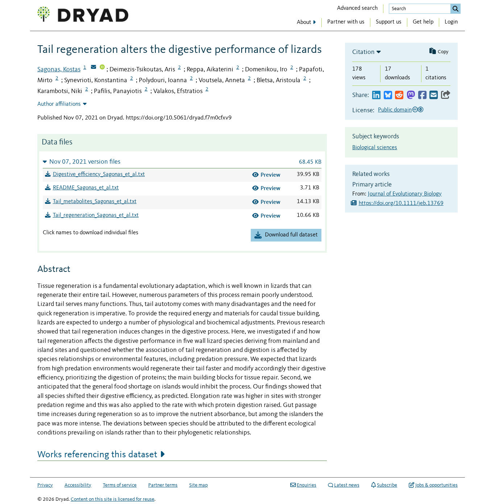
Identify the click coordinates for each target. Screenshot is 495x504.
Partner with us (346, 22)
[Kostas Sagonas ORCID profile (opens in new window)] (102, 67)
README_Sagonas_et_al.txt (86, 188)
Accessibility (78, 485)
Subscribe (387, 485)
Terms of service (120, 485)
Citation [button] (363, 52)
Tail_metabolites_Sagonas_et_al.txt (95, 202)
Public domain (395, 110)
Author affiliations (59, 104)
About (304, 22)
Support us (389, 22)
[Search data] (455, 9)
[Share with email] (433, 95)
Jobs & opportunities (436, 485)
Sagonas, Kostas (58, 69)
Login (451, 22)
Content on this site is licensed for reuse (112, 499)
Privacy (45, 485)
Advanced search (357, 8)
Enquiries (306, 485)
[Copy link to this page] (445, 95)
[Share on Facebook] (422, 95)
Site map (198, 485)
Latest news (346, 485)
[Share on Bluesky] (388, 95)
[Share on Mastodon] (411, 95)
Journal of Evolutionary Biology (405, 194)
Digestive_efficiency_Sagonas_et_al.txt (99, 174)
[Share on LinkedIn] (376, 95)
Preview (270, 174)
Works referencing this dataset (97, 454)
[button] (182, 161)
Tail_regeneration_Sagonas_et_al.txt (96, 215)
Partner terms (163, 485)
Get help (423, 22)
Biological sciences (374, 148)
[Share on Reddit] (399, 95)
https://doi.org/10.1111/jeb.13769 (401, 203)
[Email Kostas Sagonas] (93, 67)
